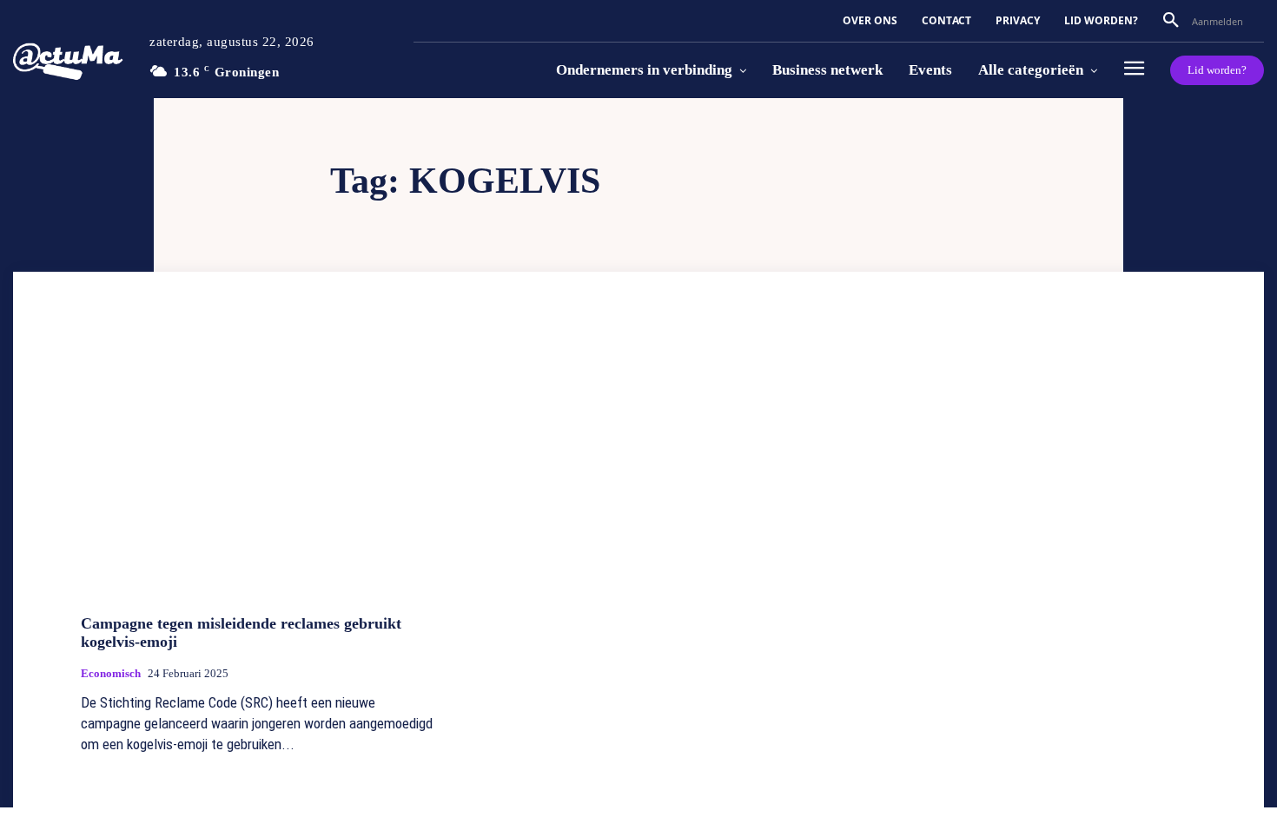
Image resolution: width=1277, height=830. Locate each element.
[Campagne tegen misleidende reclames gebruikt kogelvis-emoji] (257, 469)
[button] (1171, 21)
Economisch (111, 673)
